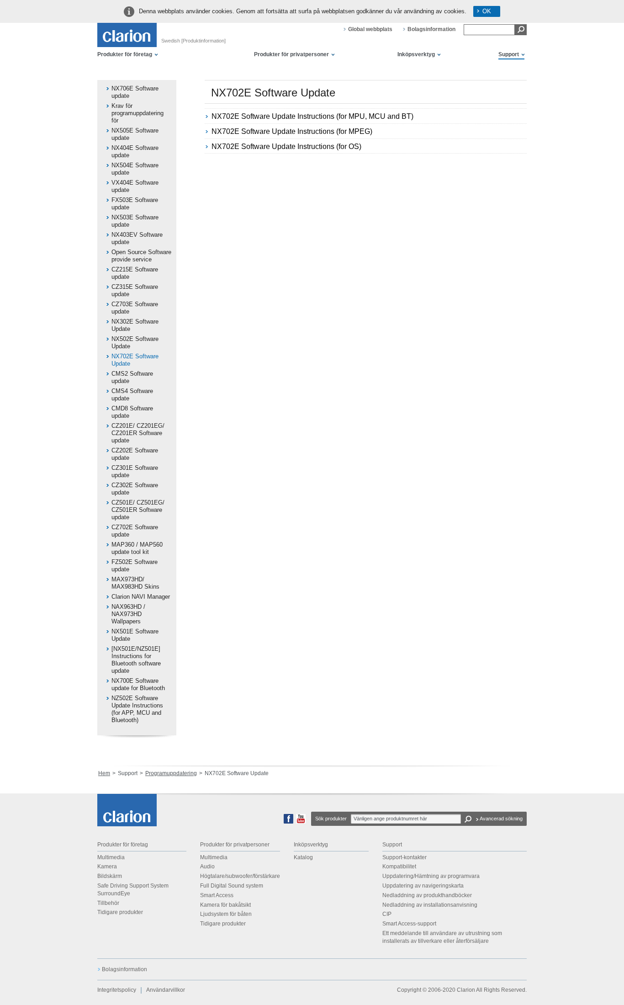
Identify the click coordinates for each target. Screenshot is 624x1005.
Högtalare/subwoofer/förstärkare (240, 876)
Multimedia (111, 857)
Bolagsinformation (431, 29)
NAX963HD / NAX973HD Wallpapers (128, 614)
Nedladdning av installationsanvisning (429, 905)
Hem (104, 773)
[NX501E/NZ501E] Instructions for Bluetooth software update (136, 659)
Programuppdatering (171, 773)
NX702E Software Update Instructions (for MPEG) (292, 131)
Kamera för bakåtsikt (225, 905)
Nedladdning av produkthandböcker (427, 895)
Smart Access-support (409, 923)
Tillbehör (108, 903)
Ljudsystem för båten (226, 914)
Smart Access (216, 895)
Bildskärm (109, 876)
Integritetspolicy (116, 990)
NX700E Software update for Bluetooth (138, 684)
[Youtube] (301, 822)
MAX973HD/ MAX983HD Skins (135, 583)
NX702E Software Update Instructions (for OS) (286, 146)
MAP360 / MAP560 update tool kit (137, 548)
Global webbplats (370, 29)
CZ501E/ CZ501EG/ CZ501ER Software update (137, 510)
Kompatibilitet (399, 866)
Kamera (107, 866)
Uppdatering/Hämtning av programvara (431, 876)
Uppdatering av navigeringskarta (423, 886)
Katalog (303, 857)
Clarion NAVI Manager (140, 596)
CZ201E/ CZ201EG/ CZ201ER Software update (137, 433)
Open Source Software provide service (141, 256)
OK (486, 11)
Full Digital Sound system (231, 886)
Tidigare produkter (120, 912)
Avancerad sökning (501, 818)
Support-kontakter (404, 857)
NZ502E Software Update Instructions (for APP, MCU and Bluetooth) (137, 709)
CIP (386, 914)
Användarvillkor (165, 990)
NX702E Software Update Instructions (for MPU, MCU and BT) (312, 116)
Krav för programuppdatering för (137, 113)
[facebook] (288, 822)
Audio (207, 866)
